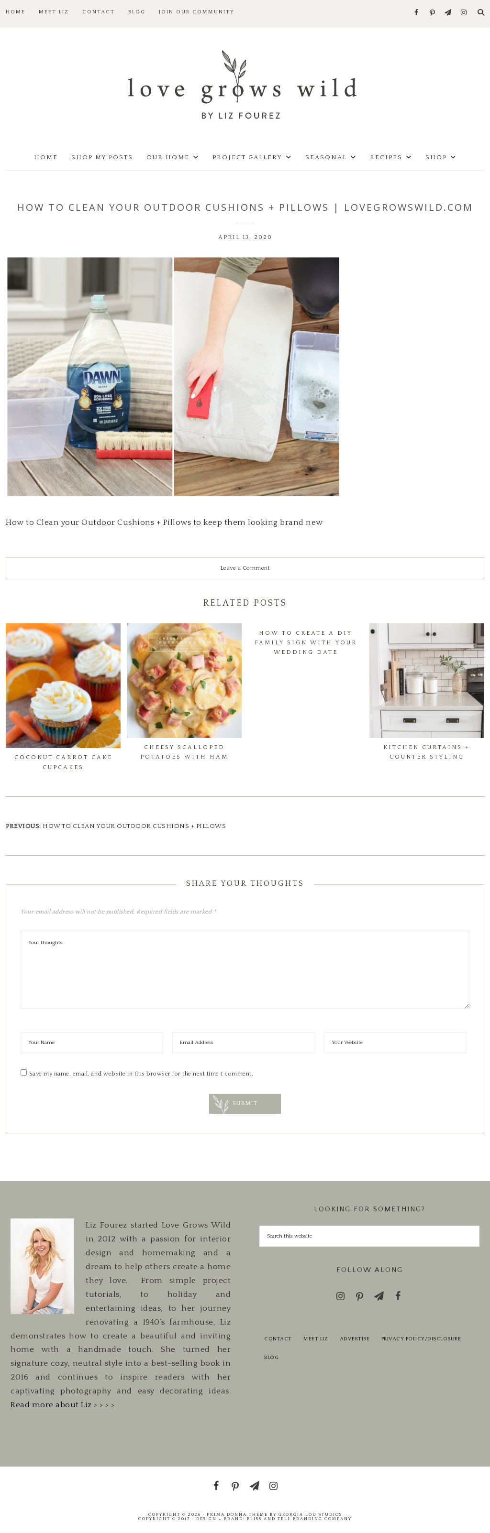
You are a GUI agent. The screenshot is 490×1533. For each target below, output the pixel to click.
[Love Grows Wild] (245, 83)
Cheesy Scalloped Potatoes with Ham (184, 752)
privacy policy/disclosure (421, 1339)
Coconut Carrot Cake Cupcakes (63, 762)
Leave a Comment (245, 568)
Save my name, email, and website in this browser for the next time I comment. (141, 1074)
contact (278, 1339)
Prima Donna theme (237, 1514)
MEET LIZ (315, 1339)
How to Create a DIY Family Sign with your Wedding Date (306, 643)
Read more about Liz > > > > (63, 1405)
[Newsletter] (448, 13)
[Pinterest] (432, 13)
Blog (271, 1357)
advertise (355, 1339)
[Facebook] (416, 13)
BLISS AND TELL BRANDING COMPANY (299, 1518)
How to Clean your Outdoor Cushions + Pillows (134, 826)
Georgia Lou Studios (310, 1514)
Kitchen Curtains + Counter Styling (426, 752)
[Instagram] (464, 13)
